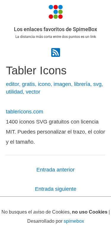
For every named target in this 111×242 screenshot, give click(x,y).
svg (97, 84)
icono (44, 84)
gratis (28, 84)
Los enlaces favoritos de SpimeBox (55, 29)
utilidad (14, 92)
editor (12, 84)
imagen (62, 84)
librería (82, 84)
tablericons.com (24, 111)
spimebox (74, 221)
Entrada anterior (55, 169)
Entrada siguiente (55, 189)
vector (33, 92)
